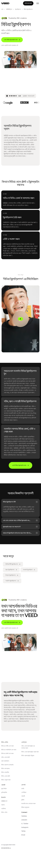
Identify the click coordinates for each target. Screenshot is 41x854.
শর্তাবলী (23, 796)
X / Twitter (24, 824)
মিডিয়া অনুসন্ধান (25, 807)
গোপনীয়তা (23, 792)
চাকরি (22, 788)
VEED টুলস (9, 9)
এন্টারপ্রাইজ (4, 792)
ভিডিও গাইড (4, 812)
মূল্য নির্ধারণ (4, 788)
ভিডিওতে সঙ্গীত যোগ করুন (7, 746)
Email (23, 835)
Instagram (24, 827)
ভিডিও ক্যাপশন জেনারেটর (7, 765)
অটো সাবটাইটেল (5, 761)
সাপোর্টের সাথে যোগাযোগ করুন (28, 803)
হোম (2, 9)
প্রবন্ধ (3, 805)
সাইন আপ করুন (28, 3)
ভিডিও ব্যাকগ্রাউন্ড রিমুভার (27, 755)
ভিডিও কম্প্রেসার (5, 768)
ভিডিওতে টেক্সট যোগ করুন (7, 753)
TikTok (23, 831)
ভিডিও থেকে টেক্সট (5, 776)
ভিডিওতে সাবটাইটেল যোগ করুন (8, 750)
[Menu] (38, 3)
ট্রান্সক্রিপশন (18, 9)
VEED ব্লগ (4, 801)
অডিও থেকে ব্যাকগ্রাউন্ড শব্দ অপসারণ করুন (28, 747)
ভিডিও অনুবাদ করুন (6, 780)
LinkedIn (24, 820)
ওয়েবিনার (3, 808)
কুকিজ (22, 800)
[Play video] (20, 318)
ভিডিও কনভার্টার (5, 772)
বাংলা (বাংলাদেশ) (5, 848)
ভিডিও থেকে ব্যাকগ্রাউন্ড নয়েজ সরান (30, 752)
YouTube (24, 816)
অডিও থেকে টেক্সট (5, 757)
